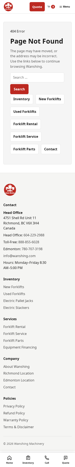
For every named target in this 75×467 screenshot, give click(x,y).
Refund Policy (14, 413)
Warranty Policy (15, 420)
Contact (50, 149)
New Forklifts (50, 99)
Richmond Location (18, 373)
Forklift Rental (25, 124)
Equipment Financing (20, 347)
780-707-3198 (32, 249)
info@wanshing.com (19, 256)
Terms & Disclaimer (18, 427)
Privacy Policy (14, 406)
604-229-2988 (34, 235)
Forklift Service (25, 136)
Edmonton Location (18, 380)
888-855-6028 (28, 242)
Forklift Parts (24, 149)
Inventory (21, 99)
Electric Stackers (16, 307)
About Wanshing (16, 366)
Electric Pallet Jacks (18, 300)
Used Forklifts (24, 111)
